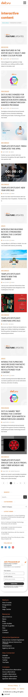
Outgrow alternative (9, 676)
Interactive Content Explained (13, 640)
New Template (5, 143)
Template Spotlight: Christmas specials (11, 319)
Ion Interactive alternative (11, 669)
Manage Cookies (10, 689)
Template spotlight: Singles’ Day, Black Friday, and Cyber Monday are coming (14, 464)
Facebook (6, 658)
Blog (4, 621)
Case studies (7, 623)
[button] (25, 3)
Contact (5, 632)
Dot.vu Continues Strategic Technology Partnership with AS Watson (12, 523)
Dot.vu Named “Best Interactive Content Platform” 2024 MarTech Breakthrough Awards (13, 415)
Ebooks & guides (8, 626)
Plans (4, 607)
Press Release (5, 91)
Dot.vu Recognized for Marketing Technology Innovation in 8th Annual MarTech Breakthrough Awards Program (14, 99)
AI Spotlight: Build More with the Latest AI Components (12, 533)
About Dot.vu (7, 617)
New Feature (4, 47)
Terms (22, 689)
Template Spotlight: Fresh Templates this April (13, 147)
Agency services (8, 648)
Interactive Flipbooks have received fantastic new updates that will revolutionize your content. (13, 367)
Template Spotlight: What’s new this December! (11, 276)
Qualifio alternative (9, 674)
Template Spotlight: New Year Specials (13, 189)
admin (12, 152)
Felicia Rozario (15, 59)
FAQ (3, 628)
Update (3, 226)
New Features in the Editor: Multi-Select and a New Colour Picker (13, 53)
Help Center (6, 609)
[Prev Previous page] (3, 483)
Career (4, 630)
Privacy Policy (13, 686)
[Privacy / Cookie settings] (2, 694)
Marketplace (7, 646)
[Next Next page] (24, 483)
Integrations (6, 605)
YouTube (5, 662)
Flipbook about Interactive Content (12, 642)
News (4, 619)
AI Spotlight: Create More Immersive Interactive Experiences (11, 528)
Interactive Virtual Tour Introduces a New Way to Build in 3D (12, 538)
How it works (7, 602)
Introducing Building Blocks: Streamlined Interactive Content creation (12, 233)
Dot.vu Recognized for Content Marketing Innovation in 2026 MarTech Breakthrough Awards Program (13, 517)
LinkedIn (5, 655)
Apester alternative (9, 678)
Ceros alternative (8, 672)
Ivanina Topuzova (14, 471)
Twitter (4, 660)
